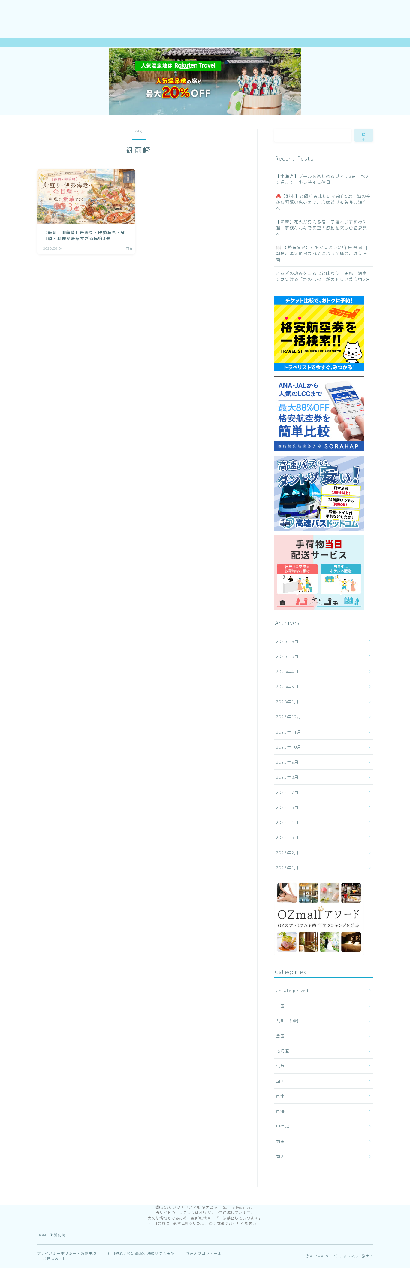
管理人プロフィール (204, 1253)
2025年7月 (287, 792)
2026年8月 (287, 641)
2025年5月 (287, 807)
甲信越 (283, 1126)
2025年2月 (287, 852)
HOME (43, 1235)
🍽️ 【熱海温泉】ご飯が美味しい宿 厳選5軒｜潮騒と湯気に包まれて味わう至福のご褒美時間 (322, 253)
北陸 (280, 1066)
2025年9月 (287, 762)
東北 (280, 1096)
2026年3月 (287, 686)
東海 (280, 1111)
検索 (364, 137)
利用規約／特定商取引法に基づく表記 (141, 1253)
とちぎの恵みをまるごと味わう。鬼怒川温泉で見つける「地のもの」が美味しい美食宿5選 (323, 276)
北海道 (283, 1051)
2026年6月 (287, 656)
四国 (280, 1081)
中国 (280, 1006)
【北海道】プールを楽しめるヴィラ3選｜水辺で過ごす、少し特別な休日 (323, 179)
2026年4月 (287, 671)
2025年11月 (289, 732)
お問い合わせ (54, 1258)
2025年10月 (289, 747)
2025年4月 (287, 822)
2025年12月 (289, 716)
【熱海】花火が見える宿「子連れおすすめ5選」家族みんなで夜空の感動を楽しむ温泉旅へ (321, 228)
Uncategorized (292, 990)
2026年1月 (287, 701)
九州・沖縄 (287, 1021)
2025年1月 (287, 867)
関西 (280, 1156)
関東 (280, 1141)
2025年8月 (287, 777)
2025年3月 (287, 837)
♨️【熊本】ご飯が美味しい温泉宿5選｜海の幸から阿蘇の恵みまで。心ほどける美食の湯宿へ (323, 202)
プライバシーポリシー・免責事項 (66, 1253)
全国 (280, 1036)
